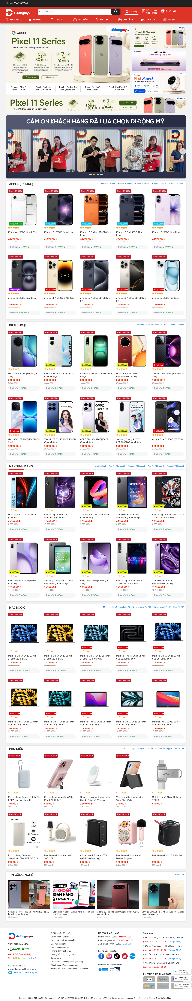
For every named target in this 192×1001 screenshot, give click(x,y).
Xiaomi (172, 325)
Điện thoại (16, 19)
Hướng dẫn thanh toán (61, 951)
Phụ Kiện (16, 748)
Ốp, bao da (179, 748)
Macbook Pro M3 (143, 607)
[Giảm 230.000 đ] (96, 833)
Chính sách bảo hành (60, 937)
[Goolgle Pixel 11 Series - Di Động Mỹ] (159, 37)
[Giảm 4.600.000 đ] (60, 633)
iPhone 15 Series (142, 183)
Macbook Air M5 (110, 607)
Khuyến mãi (170, 11)
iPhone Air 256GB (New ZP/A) (22, 232)
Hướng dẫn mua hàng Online (63, 954)
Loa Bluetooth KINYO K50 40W (167, 855)
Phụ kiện (83, 19)
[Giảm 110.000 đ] (132, 774)
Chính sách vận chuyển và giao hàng (67, 961)
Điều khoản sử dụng (60, 947)
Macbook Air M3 (160, 607)
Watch (104, 19)
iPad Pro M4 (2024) (155, 466)
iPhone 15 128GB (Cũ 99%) (165, 298)
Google (181, 325)
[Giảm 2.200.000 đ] (24, 492)
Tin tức (172, 19)
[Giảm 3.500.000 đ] (60, 492)
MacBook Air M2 (176, 607)
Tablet (59, 19)
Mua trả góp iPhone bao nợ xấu (64, 965)
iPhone (37, 19)
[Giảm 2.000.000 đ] (24, 633)
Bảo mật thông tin (58, 944)
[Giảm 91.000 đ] (24, 774)
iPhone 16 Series (125, 183)
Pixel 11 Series (152, 325)
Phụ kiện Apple (165, 748)
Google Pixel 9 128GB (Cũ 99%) (167, 439)
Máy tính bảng (21, 466)
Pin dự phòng (128, 748)
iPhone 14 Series (159, 183)
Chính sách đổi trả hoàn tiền (63, 940)
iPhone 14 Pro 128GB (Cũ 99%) (59, 298)
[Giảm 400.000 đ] (96, 774)
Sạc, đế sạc (151, 748)
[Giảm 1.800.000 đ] (24, 351)
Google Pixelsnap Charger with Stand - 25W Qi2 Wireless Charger (95, 800)
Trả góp (150, 19)
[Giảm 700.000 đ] (132, 833)
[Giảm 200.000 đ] (60, 833)
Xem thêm (179, 874)
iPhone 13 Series (176, 183)
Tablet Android (99, 466)
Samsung (140, 325)
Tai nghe (140, 748)
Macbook (17, 607)
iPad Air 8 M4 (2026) (175, 466)
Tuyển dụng (56, 958)
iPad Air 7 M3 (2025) (136, 466)
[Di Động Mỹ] (19, 12)
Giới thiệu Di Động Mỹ (60, 933)
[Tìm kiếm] (115, 12)
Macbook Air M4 (127, 607)
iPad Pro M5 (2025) (116, 466)
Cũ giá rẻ (128, 19)
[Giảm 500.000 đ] (24, 833)
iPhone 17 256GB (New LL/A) (166, 232)
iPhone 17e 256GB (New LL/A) (59, 232)
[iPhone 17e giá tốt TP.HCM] (159, 60)
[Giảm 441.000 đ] (60, 774)
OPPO (164, 325)
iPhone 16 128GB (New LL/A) (22, 298)
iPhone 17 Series (107, 183)
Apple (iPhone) (21, 184)
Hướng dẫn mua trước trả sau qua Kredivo (69, 968)
